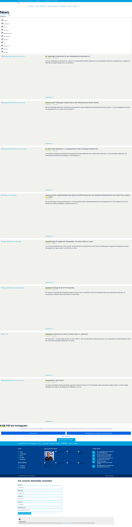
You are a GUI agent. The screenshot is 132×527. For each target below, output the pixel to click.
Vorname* (20, 484)
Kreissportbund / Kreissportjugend (27, 443)
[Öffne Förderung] (46, 6)
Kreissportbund (3, 14)
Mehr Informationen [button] (66, 436)
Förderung (45, 443)
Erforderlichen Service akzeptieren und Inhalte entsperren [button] (98, 433)
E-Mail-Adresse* (21, 507)
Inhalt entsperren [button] (33, 433)
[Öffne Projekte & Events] (58, 6)
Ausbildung (64, 443)
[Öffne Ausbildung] (66, 6)
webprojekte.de (32, 475)
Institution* (20, 496)
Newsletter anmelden (24, 513)
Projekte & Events (55, 443)
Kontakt (75, 443)
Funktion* (20, 501)
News (39, 443)
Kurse (70, 443)
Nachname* (20, 490)
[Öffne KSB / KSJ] (34, 6)
